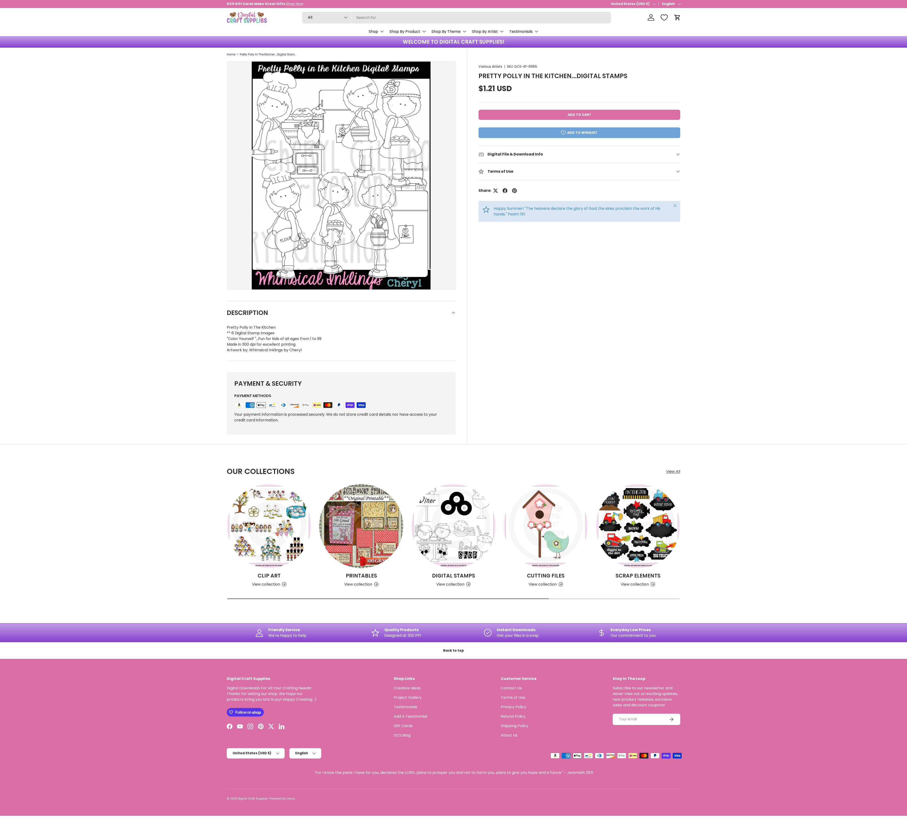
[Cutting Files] (546, 526)
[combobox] (456, 17)
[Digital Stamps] (453, 526)
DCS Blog (402, 735)
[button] (677, 17)
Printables (361, 575)
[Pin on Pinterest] (514, 190)
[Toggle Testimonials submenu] (536, 31)
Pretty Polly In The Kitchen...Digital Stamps (268, 54)
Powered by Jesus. (283, 798)
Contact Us (511, 688)
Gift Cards (403, 726)
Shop (373, 31)
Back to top (453, 650)
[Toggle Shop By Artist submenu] (502, 31)
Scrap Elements (638, 575)
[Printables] (361, 526)
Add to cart (579, 114)
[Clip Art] (269, 526)
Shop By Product (404, 31)
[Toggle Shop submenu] (382, 31)
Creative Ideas (407, 688)
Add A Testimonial (410, 716)
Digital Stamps (453, 575)
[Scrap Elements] (638, 526)
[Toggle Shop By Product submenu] (424, 31)
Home (231, 54)
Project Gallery (408, 697)
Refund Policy (513, 716)
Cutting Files (546, 575)
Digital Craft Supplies (253, 798)
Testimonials (521, 31)
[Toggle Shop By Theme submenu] (464, 31)
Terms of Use (513, 697)
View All (673, 471)
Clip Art (269, 575)
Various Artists (490, 66)
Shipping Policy (514, 726)
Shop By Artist (485, 31)
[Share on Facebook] (505, 190)
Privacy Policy (513, 707)
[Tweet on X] (495, 190)
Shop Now (294, 3)
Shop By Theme (446, 31)
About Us (509, 735)
